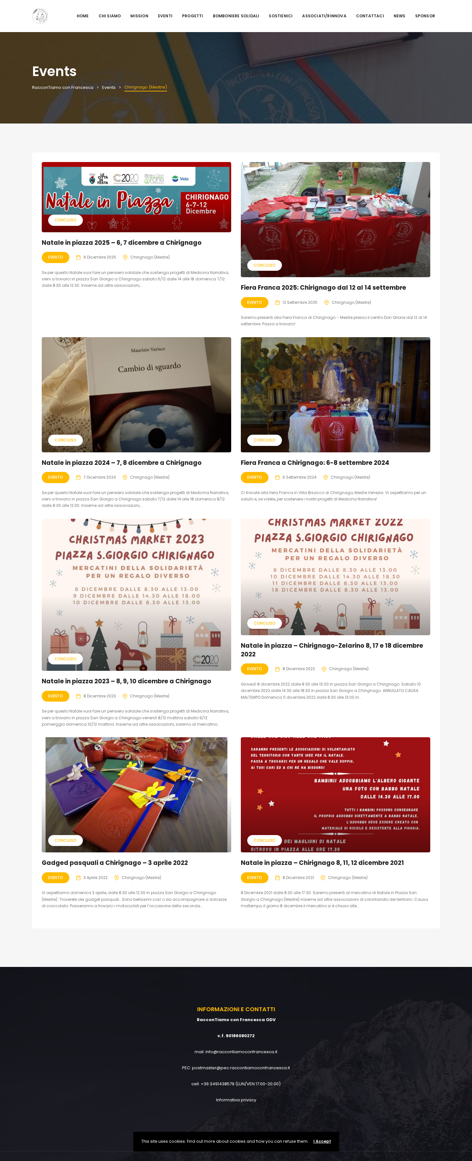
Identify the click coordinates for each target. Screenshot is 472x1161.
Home (83, 16)
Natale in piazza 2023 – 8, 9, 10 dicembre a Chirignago (126, 681)
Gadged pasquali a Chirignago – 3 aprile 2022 (115, 862)
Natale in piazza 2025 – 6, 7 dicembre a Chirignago (122, 242)
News (400, 16)
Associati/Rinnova (324, 16)
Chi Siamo (110, 16)
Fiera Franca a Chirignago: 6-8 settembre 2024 (315, 462)
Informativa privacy (236, 1100)
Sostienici (281, 16)
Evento (55, 257)
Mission (139, 16)
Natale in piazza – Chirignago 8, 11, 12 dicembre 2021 (322, 862)
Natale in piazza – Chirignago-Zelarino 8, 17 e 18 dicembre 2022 (332, 650)
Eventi (165, 16)
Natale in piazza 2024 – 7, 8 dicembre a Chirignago (122, 462)
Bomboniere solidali (236, 16)
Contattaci (370, 16)
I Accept (322, 1141)
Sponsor (425, 16)
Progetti (192, 16)
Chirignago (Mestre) (150, 257)
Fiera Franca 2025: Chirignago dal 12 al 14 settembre (323, 287)
